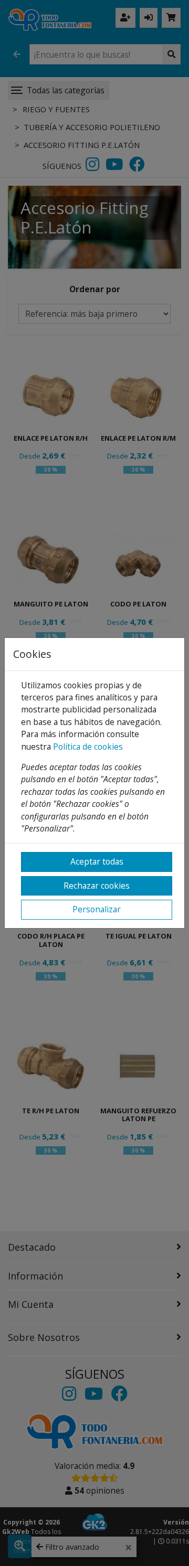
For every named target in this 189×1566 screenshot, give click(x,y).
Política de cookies (88, 746)
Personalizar (96, 909)
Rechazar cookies (97, 885)
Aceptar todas (96, 861)
